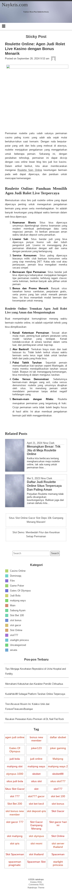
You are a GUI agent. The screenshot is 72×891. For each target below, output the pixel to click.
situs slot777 (57, 781)
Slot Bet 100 (17, 615)
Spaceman (58, 854)
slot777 (14, 635)
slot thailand (36, 854)
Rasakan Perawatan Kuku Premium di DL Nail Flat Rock (34, 719)
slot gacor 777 (14, 821)
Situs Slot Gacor (15, 788)
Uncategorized (18, 645)
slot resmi (36, 843)
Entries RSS (36, 882)
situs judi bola (15, 781)
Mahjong (58, 758)
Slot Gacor (57, 811)
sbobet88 (58, 773)
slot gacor (15, 625)
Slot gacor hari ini (58, 823)
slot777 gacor (36, 796)
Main (12, 605)
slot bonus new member (15, 813)
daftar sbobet (58, 737)
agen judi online (14, 737)
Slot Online (16, 630)
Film (12, 580)
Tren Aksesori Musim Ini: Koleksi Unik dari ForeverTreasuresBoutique (27, 706)
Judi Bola (15, 595)
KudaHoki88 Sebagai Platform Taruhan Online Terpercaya (35, 694)
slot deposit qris (36, 811)
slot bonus (16, 620)
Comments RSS (36, 884)
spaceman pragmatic (14, 863)
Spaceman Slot (36, 861)
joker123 (36, 748)
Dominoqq (15, 575)
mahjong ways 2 (58, 766)
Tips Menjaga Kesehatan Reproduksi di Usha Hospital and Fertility (35, 671)
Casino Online (18, 570)
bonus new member (36, 739)
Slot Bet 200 (14, 803)
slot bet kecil (36, 803)
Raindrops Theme (36, 887)
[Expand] (3, 26)
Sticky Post (36, 36)
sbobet (36, 773)
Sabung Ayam (18, 610)
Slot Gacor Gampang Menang (36, 825)
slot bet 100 (58, 796)
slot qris (14, 843)
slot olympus (36, 836)
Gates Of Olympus (20, 590)
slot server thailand (58, 845)
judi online (36, 758)
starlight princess (19, 640)
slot (36, 788)
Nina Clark (49, 443)
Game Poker (17, 585)
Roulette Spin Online (29, 170)
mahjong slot (14, 766)
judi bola (15, 758)
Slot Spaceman (15, 854)
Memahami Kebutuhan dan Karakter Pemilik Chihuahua (34, 683)
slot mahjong (14, 836)
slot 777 (15, 796)
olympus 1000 (14, 773)
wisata (13, 650)
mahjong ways (18, 600)
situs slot (36, 781)
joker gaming (58, 748)
